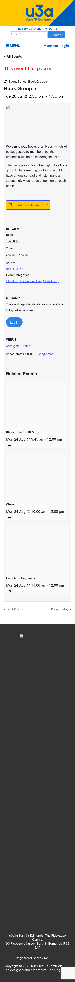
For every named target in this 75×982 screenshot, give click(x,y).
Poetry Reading (60, 609)
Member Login (56, 45)
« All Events (13, 56)
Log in (14, 322)
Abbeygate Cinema (18, 346)
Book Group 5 (15, 269)
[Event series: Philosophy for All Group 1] (9, 446)
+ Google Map (44, 354)
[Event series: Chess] (9, 518)
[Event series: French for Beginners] (9, 591)
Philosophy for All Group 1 (24, 432)
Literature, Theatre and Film (24, 281)
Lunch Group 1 (14, 609)
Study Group (51, 281)
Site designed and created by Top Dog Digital (37, 970)
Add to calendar (29, 205)
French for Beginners (20, 578)
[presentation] (36, 404)
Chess (10, 504)
